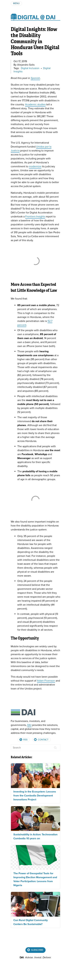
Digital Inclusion (30, 68)
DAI (29, 725)
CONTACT (42, 739)
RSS (25, 739)
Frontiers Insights (35, 216)
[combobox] (35, 747)
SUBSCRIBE (36, 950)
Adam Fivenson (46, 680)
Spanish (35, 78)
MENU (16, 3)
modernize (35, 166)
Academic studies (35, 104)
